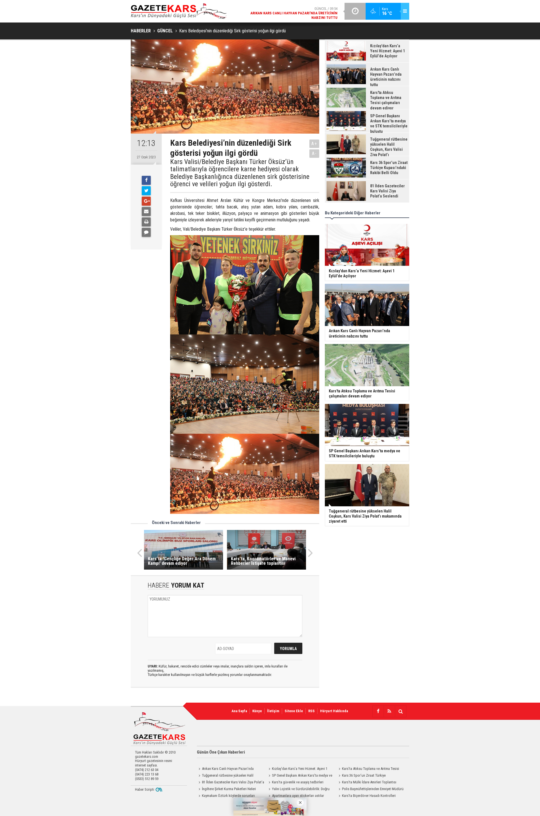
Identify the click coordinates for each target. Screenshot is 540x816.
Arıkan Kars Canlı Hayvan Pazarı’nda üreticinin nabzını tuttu (225, 769)
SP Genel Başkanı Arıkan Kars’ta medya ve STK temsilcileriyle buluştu (299, 776)
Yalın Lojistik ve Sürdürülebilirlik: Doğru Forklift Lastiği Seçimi (298, 789)
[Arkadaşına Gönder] (146, 211)
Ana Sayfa (239, 711)
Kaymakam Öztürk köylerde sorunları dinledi (226, 796)
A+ (314, 143)
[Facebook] (146, 180)
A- (314, 153)
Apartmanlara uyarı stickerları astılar (298, 795)
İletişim (273, 711)
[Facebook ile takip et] (378, 711)
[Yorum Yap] (146, 232)
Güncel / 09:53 (289, 14)
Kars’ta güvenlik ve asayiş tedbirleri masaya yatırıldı (295, 783)
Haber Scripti (144, 789)
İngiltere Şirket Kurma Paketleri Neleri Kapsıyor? (226, 789)
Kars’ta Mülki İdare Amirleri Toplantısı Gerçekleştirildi (366, 783)
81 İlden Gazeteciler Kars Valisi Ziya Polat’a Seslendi (230, 783)
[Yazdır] (146, 221)
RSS (311, 711)
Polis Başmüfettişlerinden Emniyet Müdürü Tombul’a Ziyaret (370, 789)
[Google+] (146, 201)
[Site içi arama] (400, 711)
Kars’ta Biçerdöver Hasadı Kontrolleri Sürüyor (366, 796)
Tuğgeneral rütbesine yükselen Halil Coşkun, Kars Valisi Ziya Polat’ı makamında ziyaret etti (228, 776)
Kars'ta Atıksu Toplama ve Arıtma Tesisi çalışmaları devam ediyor (368, 769)
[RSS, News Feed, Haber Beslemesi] (389, 711)
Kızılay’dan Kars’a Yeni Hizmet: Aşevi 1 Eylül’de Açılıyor (297, 769)
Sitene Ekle (294, 711)
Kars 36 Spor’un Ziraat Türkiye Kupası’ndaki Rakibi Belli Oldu (361, 776)
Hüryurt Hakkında (334, 711)
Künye (257, 711)
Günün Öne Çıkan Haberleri (221, 752)
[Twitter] (146, 190)
